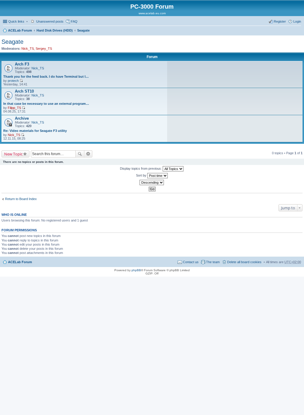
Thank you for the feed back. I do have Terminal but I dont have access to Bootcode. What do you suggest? (46, 76)
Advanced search (88, 153)
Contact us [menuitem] (191, 262)
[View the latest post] (21, 80)
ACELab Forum (20, 30)
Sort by (141, 175)
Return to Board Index (21, 199)
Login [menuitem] (297, 21)
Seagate (83, 30)
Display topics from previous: (141, 168)
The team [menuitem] (213, 262)
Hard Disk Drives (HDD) (55, 30)
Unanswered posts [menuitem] (50, 21)
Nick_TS (27, 48)
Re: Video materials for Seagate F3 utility (35, 130)
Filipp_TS (14, 108)
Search (79, 153)
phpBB (136, 270)
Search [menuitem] (298, 31)
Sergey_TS (44, 48)
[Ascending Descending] (152, 182)
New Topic (13, 154)
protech (13, 80)
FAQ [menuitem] (74, 21)
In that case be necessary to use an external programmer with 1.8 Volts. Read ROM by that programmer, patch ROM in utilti (46, 103)
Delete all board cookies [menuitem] (244, 262)
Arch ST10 (24, 91)
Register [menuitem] (280, 21)
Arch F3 (22, 64)
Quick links (16, 21)
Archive (22, 118)
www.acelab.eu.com (152, 13)
